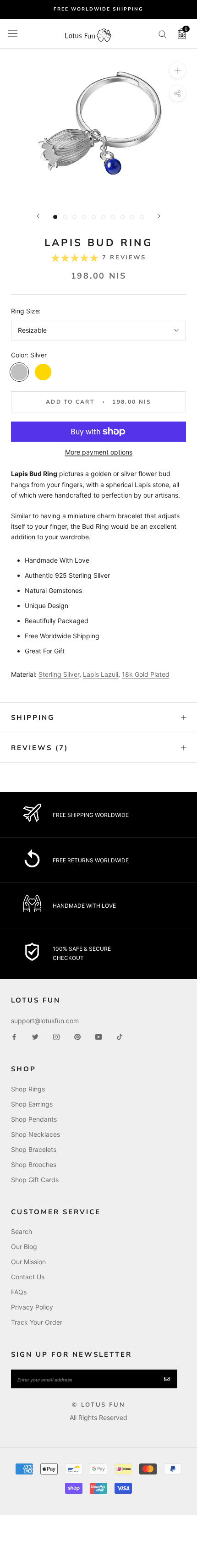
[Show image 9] (132, 217)
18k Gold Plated (146, 674)
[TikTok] (119, 1036)
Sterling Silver (58, 674)
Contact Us (27, 1277)
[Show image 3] (74, 217)
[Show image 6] (103, 217)
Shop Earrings (32, 1104)
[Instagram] (56, 1036)
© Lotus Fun (99, 1405)
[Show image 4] (84, 217)
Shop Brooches (33, 1164)
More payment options (98, 452)
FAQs (19, 1292)
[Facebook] (14, 1036)
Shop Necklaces (35, 1134)
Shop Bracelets (33, 1149)
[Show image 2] (65, 217)
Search (21, 1231)
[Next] (159, 216)
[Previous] (38, 216)
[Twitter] (35, 1036)
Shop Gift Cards (35, 1180)
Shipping (33, 717)
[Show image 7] (113, 217)
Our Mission (28, 1262)
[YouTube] (98, 1036)
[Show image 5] (94, 217)
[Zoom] (178, 70)
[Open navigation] (12, 33)
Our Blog (24, 1246)
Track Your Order (36, 1322)
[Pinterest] (77, 1036)
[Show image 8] (122, 217)
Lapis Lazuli (100, 674)
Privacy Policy (32, 1307)
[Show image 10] (142, 217)
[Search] (163, 34)
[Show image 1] (55, 217)
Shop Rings (28, 1089)
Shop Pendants (34, 1119)
